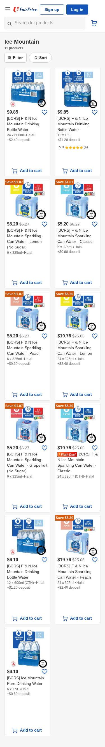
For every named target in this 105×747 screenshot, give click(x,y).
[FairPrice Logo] (25, 9)
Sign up (52, 9)
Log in (77, 9)
